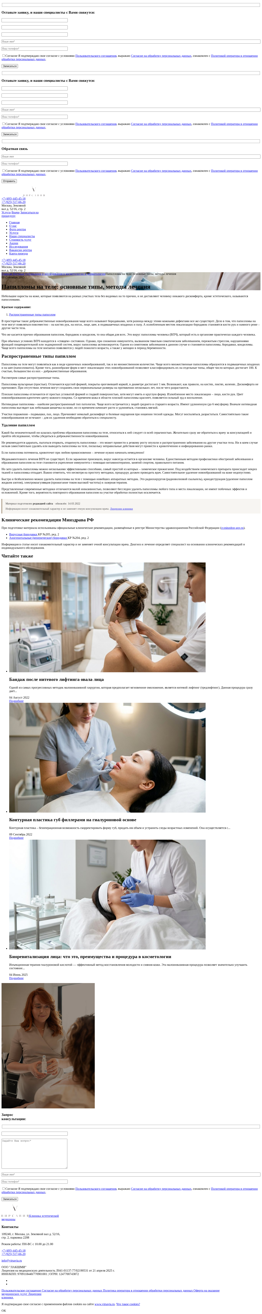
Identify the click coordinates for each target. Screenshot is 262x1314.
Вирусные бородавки (23, 534)
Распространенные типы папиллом (32, 314)
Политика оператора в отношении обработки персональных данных (148, 1290)
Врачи (16, 212)
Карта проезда (18, 253)
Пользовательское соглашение (22, 1290)
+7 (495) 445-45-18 (14, 198)
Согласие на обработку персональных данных (161, 55)
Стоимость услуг (20, 239)
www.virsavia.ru (105, 1304)
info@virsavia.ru (12, 1260)
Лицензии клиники (121, 508)
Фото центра (17, 229)
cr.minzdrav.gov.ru (232, 527)
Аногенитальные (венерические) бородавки (38, 537)
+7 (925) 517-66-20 (14, 202)
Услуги (6, 212)
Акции (13, 243)
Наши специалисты (22, 236)
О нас (13, 225)
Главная (14, 222)
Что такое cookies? (128, 1304)
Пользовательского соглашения (95, 55)
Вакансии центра (20, 250)
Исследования (18, 246)
